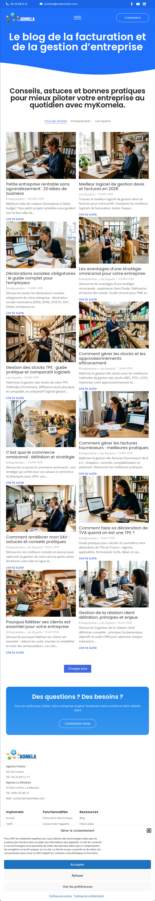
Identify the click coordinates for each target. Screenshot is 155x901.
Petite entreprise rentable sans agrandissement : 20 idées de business (38, 189)
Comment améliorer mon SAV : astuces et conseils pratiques (37, 539)
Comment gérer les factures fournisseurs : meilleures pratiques (114, 445)
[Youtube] (138, 4)
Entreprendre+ (15, 199)
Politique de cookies (60, 895)
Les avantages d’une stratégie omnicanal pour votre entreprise (112, 271)
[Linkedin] (144, 4)
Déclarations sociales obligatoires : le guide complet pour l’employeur (40, 278)
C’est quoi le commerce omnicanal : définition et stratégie (40, 454)
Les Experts (86, 194)
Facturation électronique (57, 818)
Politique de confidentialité (89, 895)
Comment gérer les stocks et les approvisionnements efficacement (112, 358)
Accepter (77, 864)
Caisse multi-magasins (56, 824)
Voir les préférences (77, 887)
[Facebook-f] (131, 4)
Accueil (10, 818)
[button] (149, 831)
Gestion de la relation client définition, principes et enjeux (108, 615)
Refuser (77, 875)
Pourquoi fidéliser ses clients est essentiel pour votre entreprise (38, 624)
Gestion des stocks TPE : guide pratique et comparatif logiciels (38, 369)
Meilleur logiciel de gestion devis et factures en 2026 (111, 186)
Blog (82, 818)
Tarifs (9, 824)
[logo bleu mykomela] (21, 754)
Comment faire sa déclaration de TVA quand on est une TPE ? (113, 530)
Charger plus (77, 668)
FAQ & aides (87, 824)
